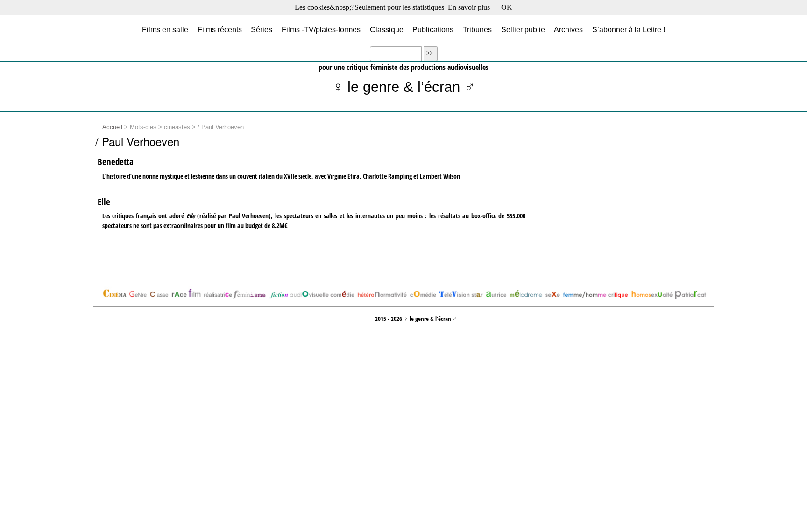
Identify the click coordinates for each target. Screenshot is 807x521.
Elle (104, 202)
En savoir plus (469, 7)
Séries (261, 29)
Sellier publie (523, 29)
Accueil (112, 127)
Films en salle (165, 29)
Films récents (220, 29)
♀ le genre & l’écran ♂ (404, 87)
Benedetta (116, 162)
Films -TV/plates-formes (321, 29)
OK (506, 7)
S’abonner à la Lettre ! (628, 29)
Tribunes (477, 29)
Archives (568, 29)
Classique (387, 29)
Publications (432, 29)
